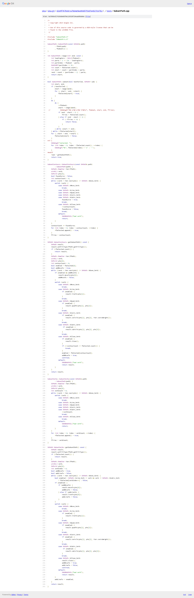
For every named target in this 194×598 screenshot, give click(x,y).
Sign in (189, 3)
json (190, 595)
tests (109, 11)
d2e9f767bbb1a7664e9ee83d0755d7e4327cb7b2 (80, 11)
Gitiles (13, 595)
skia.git (51, 11)
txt (184, 595)
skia (44, 11)
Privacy (19, 595)
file (88, 16)
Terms (26, 595)
